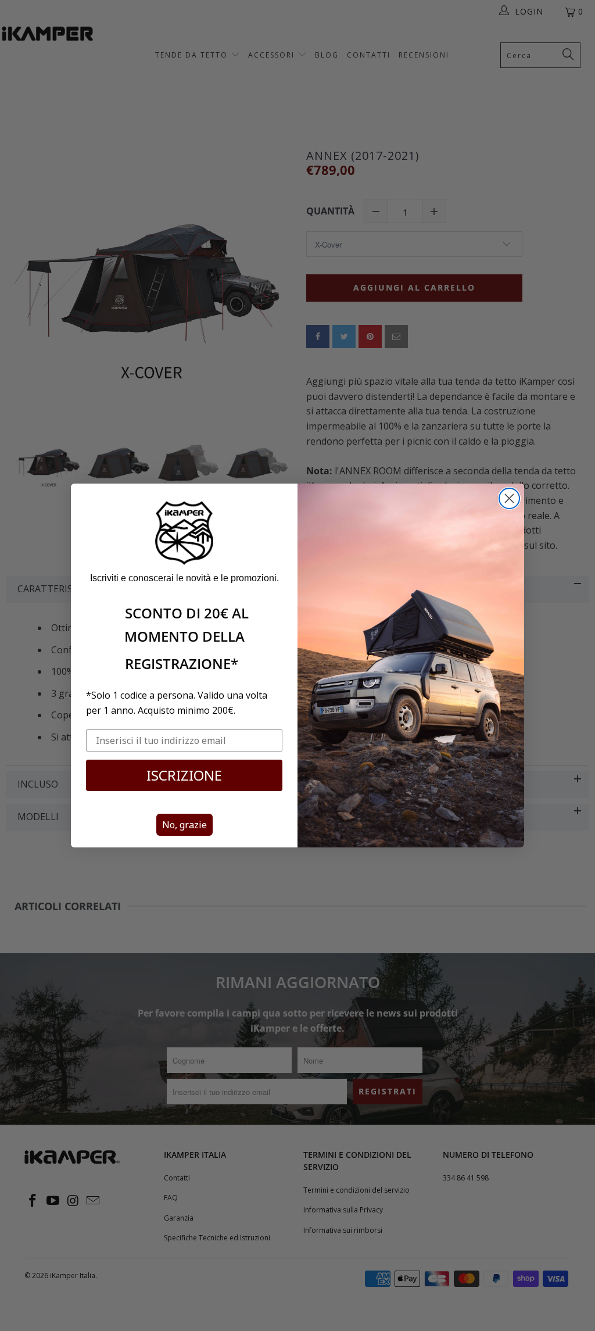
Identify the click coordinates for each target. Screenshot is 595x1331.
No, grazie (184, 824)
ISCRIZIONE (184, 775)
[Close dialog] (509, 498)
